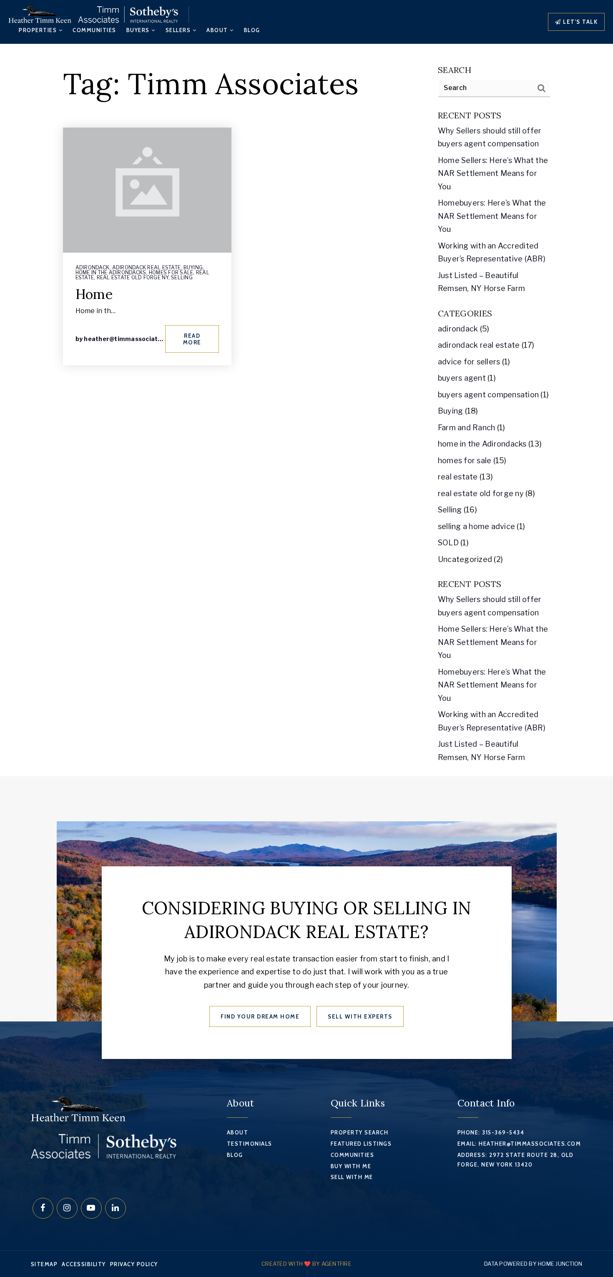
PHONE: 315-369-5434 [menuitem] (491, 1132)
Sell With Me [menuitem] (352, 1177)
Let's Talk (579, 21)
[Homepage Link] (93, 14)
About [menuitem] (218, 30)
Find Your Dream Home (260, 1016)
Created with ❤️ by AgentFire (306, 1263)
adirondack (92, 267)
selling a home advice (476, 526)
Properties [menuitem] (39, 30)
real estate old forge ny (132, 277)
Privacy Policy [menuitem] (134, 1264)
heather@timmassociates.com (132, 338)
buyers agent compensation (488, 394)
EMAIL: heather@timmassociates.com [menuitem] (519, 1143)
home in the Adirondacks (110, 272)
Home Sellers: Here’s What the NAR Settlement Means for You (493, 173)
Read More (192, 339)
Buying (193, 267)
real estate (458, 476)
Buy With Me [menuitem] (351, 1166)
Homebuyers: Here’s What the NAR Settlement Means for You (492, 215)
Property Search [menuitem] (360, 1132)
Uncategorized (465, 559)
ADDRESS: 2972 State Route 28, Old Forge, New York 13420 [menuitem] (515, 1160)
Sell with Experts (360, 1016)
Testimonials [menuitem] (249, 1143)
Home (94, 294)
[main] (306, 410)
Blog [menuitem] (252, 30)
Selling (182, 277)
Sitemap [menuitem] (44, 1264)
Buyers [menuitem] (139, 30)
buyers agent (462, 378)
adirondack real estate (146, 267)
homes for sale (171, 272)
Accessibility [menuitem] (84, 1264)
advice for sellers (469, 361)
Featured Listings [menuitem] (361, 1143)
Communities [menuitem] (94, 30)
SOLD (448, 542)
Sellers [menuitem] (179, 30)
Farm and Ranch (466, 427)
